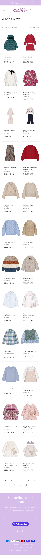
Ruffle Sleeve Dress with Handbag (29, 427)
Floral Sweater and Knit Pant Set (29, 131)
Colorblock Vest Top (29, 351)
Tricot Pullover (28, 242)
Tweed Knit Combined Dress (28, 389)
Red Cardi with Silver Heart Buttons (30, 168)
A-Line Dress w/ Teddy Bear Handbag (10, 464)
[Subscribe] (34, 516)
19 (26, 485)
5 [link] (34, 481)
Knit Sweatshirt (28, 278)
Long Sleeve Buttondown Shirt (9, 314)
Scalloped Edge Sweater (28, 205)
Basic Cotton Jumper (10, 389)
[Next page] (32, 485)
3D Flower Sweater (10, 242)
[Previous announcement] (4, 2)
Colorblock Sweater (10, 278)
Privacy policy (29, 547)
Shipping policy (27, 550)
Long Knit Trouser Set (10, 131)
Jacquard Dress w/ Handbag (29, 93)
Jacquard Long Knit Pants (10, 168)
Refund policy (18, 547)
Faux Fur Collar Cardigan (8, 205)
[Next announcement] (37, 2)
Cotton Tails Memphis (19, 544)
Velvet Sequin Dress (10, 93)
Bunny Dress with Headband (29, 464)
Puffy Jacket (7, 57)
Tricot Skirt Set (28, 57)
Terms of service (16, 550)
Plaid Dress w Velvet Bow (10, 427)
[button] (4, 9)
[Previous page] (5, 480)
